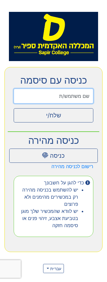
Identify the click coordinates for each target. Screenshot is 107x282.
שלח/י (53, 115)
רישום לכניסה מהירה (72, 166)
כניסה (56, 155)
